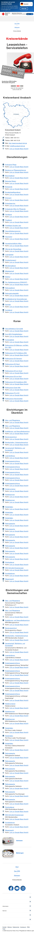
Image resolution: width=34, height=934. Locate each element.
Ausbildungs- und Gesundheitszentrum (17, 431)
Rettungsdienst (10, 288)
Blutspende (8, 187)
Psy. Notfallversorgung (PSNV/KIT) (16, 282)
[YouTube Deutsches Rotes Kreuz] (17, 888)
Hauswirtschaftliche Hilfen (13, 243)
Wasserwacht (9, 579)
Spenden (8, 304)
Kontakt (4, 927)
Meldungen (20, 853)
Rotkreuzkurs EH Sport (12, 364)
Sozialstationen (10, 573)
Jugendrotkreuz (10, 456)
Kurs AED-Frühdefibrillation (13, 334)
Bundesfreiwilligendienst (12, 192)
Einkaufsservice (10, 203)
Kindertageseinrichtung (12, 461)
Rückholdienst (9, 562)
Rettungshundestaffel (12, 293)
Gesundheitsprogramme (12, 231)
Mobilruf (7, 277)
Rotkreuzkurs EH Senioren (13, 358)
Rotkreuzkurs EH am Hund (13, 371)
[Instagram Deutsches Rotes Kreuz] (23, 888)
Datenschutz (16, 927)
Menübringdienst (10, 266)
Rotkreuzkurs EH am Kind (13, 376)
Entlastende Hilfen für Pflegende (15, 209)
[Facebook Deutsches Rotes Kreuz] (11, 888)
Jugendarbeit (9, 255)
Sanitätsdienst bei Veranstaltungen (16, 299)
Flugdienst (8, 220)
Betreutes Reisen (10, 181)
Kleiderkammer (10, 494)
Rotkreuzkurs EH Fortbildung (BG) (16, 353)
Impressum (23, 927)
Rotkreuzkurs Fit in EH (12, 393)
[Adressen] (8, 841)
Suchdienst (8, 310)
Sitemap (9, 927)
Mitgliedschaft (9, 271)
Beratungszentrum (11, 437)
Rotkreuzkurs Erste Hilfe (12, 387)
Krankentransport (10, 260)
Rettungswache (10, 523)
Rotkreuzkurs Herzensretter (14, 399)
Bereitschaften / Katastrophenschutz (16, 442)
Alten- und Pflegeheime (12, 420)
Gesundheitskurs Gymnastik (14, 329)
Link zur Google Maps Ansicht (18, 149)
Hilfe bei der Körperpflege (13, 249)
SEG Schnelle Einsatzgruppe (14, 568)
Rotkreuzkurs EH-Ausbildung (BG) (16, 382)
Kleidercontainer (10, 489)
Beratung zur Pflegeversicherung (15, 170)
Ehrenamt (8, 198)
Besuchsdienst (9, 176)
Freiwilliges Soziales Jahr (13, 225)
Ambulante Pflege (10, 165)
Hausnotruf (8, 237)
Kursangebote (9, 340)
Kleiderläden (9, 507)
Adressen (19, 841)
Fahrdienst (8, 214)
